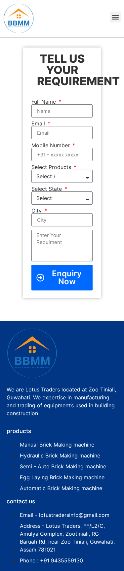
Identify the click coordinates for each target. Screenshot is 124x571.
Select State (47, 188)
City (37, 210)
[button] (115, 17)
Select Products (52, 167)
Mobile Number (51, 145)
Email (39, 123)
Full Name (44, 101)
